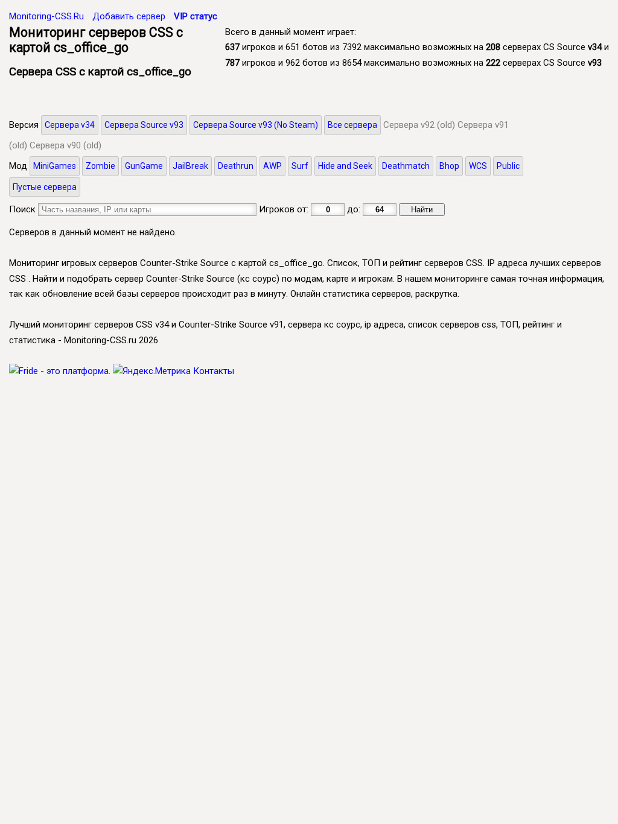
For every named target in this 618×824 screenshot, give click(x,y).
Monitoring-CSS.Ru (46, 16)
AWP (272, 166)
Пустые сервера (45, 187)
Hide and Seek (345, 166)
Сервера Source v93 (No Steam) (255, 125)
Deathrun (235, 166)
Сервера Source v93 (143, 125)
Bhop (449, 166)
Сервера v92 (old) (419, 124)
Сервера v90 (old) (65, 145)
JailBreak (190, 166)
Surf (299, 166)
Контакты (213, 371)
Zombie (100, 166)
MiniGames (54, 166)
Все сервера (352, 125)
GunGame (144, 166)
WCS (478, 166)
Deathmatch (406, 166)
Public (508, 166)
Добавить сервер (128, 16)
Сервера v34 (70, 125)
